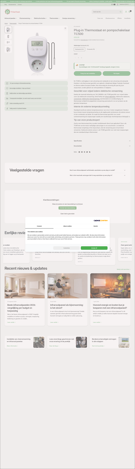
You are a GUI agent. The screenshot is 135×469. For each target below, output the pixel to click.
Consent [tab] (39, 226)
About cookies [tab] (67, 226)
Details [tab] (96, 226)
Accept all (94, 248)
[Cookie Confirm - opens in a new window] (101, 220)
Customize (66, 248)
